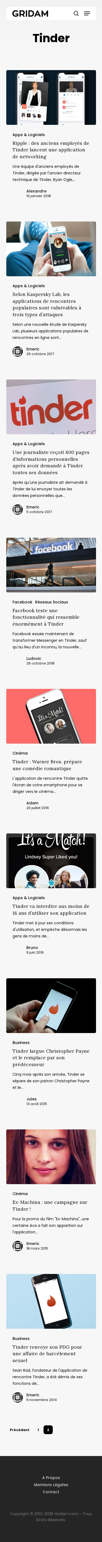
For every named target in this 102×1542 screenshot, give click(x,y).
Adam (32, 803)
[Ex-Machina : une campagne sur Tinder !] (51, 1156)
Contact (51, 1491)
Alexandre (36, 191)
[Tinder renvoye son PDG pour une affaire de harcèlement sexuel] (51, 1301)
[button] (87, 13)
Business (21, 1042)
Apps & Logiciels (29, 134)
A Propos (51, 1477)
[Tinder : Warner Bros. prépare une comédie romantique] (51, 716)
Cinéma (20, 753)
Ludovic (33, 658)
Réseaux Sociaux (51, 602)
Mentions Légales (51, 1484)
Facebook (22, 602)
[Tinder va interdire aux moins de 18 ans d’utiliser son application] (51, 860)
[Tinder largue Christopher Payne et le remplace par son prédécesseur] (51, 1005)
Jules (31, 1099)
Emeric (32, 349)
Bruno (32, 947)
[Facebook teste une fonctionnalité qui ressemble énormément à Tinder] (51, 565)
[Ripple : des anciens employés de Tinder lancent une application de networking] (51, 97)
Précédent (19, 1430)
